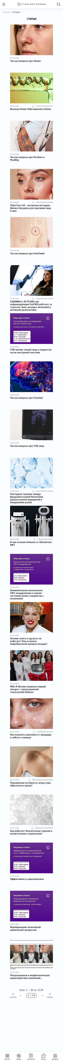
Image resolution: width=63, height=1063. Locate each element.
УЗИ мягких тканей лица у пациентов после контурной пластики (31, 351)
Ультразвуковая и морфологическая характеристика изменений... (30, 976)
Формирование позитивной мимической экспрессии (25, 928)
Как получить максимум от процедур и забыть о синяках (30, 736)
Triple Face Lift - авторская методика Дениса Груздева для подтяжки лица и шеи (30, 208)
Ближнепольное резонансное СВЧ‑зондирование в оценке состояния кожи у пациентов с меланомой (27, 594)
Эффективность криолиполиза (27, 879)
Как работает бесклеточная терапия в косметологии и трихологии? (31, 832)
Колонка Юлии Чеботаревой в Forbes (30, 109)
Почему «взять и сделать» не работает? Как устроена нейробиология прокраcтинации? (28, 641)
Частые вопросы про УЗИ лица (27, 445)
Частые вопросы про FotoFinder (27, 253)
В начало (13, 995)
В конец (50, 995)
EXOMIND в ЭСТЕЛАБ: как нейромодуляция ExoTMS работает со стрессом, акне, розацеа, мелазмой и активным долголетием (31, 305)
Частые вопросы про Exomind (26, 397)
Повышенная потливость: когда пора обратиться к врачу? (30, 784)
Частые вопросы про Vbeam (25, 60)
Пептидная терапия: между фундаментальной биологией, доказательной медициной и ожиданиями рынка (26, 498)
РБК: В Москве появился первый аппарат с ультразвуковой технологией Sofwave (28, 689)
